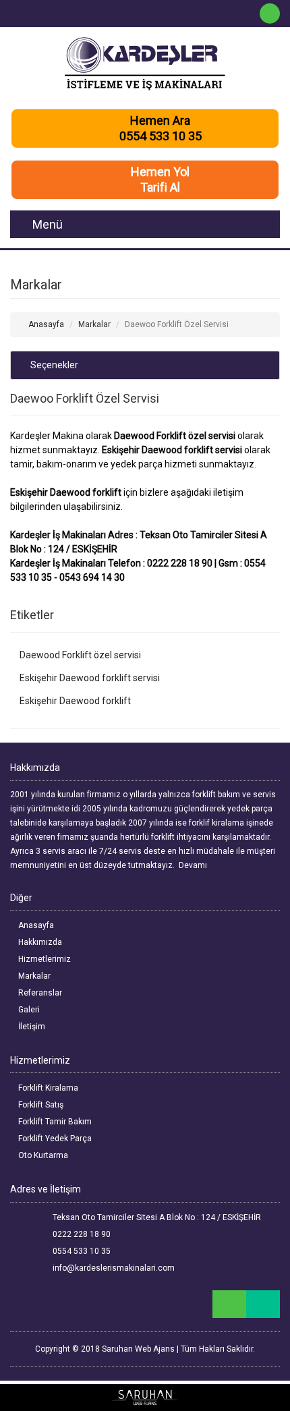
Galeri (28, 1009)
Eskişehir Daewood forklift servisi (89, 677)
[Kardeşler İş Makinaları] (145, 64)
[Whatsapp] (270, 13)
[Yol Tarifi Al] (263, 1304)
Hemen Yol (160, 172)
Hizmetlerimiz (43, 959)
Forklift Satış (39, 1105)
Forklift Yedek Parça (54, 1138)
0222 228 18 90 (81, 1234)
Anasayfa (45, 324)
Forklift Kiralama (47, 1088)
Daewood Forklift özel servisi (79, 655)
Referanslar (39, 993)
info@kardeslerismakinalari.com (113, 1268)
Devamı (194, 865)
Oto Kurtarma (42, 1155)
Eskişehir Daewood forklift (74, 700)
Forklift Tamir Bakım (54, 1121)
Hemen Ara (160, 120)
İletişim (30, 1026)
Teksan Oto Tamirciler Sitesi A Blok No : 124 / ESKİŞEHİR (156, 1217)
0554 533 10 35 (81, 1251)
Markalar (33, 976)
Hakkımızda (39, 942)
